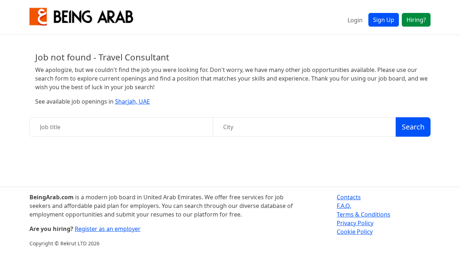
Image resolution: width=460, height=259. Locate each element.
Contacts (349, 197)
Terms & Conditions (363, 214)
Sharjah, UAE (132, 101)
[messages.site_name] (81, 17)
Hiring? (416, 20)
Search (413, 127)
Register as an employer (108, 229)
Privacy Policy (355, 223)
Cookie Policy (355, 232)
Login (355, 20)
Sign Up (383, 20)
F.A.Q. (344, 206)
